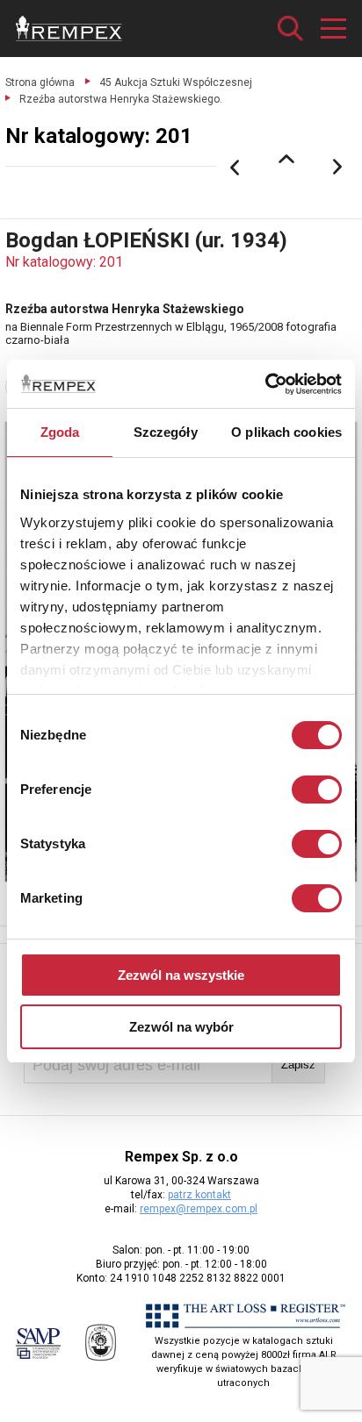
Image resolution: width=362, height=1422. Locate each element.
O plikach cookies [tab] (286, 432)
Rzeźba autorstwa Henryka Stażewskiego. (120, 99)
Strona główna (40, 82)
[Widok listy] (286, 159)
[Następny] (338, 167)
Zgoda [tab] (60, 432)
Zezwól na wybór (181, 1026)
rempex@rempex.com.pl (198, 1209)
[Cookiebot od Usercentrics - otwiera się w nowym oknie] (265, 384)
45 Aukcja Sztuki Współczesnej (175, 82)
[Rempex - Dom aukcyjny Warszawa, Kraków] (69, 28)
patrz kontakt (199, 1195)
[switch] (317, 789)
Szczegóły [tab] (166, 432)
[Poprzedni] (234, 167)
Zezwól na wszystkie (181, 975)
